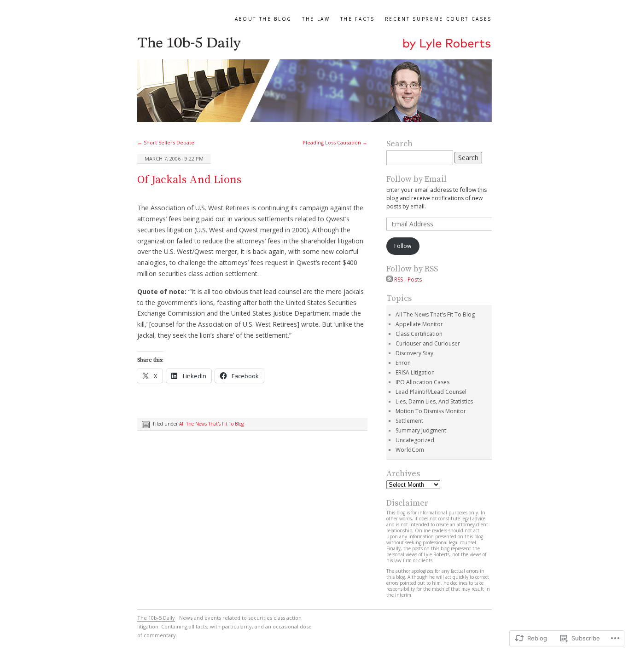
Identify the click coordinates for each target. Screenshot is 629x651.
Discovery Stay (414, 353)
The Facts (357, 19)
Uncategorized (415, 440)
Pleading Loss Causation (335, 142)
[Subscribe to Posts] (389, 279)
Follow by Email (416, 179)
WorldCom (410, 450)
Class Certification (419, 334)
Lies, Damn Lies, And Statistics (434, 401)
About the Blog (263, 19)
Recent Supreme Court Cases (438, 19)
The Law (316, 19)
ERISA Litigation (415, 372)
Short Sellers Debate (165, 142)
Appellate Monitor (419, 324)
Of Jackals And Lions (189, 180)
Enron (403, 363)
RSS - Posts (408, 279)
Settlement (409, 421)
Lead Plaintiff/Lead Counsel (431, 392)
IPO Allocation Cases (422, 382)
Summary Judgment (421, 430)
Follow (402, 246)
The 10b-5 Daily (156, 617)
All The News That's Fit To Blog (211, 424)
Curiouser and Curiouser (428, 343)
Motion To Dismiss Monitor (431, 411)
